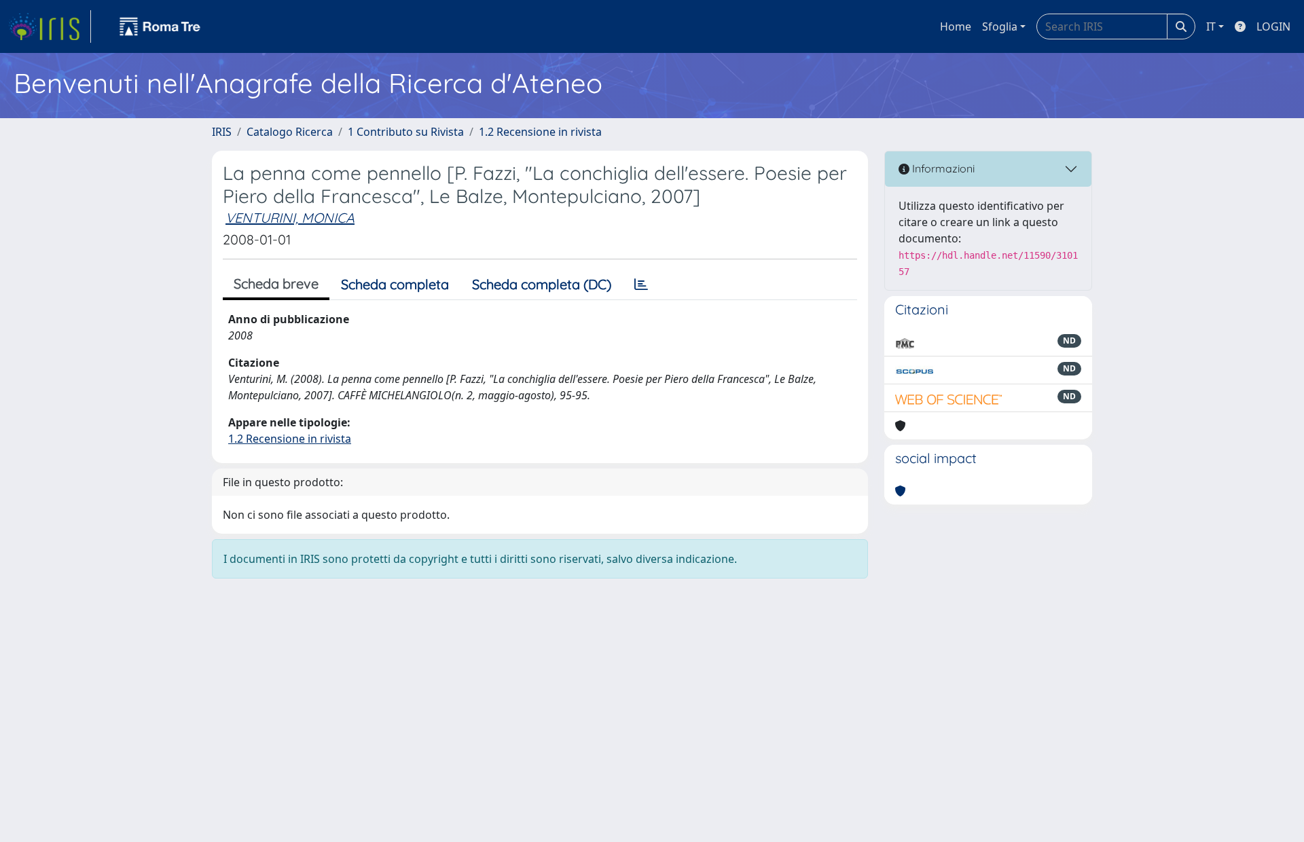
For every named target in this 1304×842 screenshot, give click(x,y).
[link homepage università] (160, 26)
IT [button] (1211, 26)
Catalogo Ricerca (290, 131)
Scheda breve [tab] (276, 283)
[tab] (641, 284)
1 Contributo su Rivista (406, 131)
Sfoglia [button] (999, 26)
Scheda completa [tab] (395, 284)
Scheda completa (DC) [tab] (541, 284)
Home (955, 26)
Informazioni (942, 168)
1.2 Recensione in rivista (540, 131)
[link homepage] (49, 26)
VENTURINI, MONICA (290, 217)
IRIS (222, 131)
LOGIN (1273, 26)
